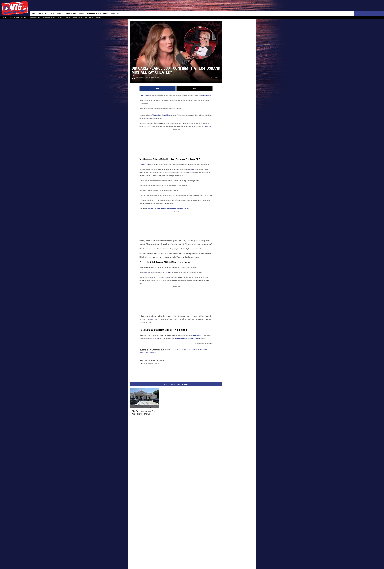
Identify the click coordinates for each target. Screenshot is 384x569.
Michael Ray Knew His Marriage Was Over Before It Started (168, 208)
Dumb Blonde (166, 115)
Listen (52, 13)
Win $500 (98, 17)
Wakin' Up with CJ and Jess (18, 17)
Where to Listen (35, 17)
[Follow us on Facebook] (336, 13)
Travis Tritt (207, 126)
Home (33, 13)
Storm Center (77, 17)
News (68, 13)
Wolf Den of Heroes (49, 17)
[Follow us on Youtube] (351, 13)
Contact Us (115, 13)
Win (74, 13)
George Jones (154, 339)
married (146, 272)
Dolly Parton (192, 169)
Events (81, 13)
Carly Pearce (144, 96)
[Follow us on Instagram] (341, 13)
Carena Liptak (140, 77)
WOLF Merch (89, 17)
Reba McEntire (197, 335)
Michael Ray (206, 96)
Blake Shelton (180, 339)
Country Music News (154, 364)
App (39, 13)
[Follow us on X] (346, 13)
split (169, 272)
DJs (45, 13)
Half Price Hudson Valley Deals (97, 13)
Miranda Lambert (194, 339)
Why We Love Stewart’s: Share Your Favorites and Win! (144, 412)
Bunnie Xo (156, 115)
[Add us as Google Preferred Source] (331, 13)
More (4, 17)
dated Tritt (146, 164)
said (151, 319)
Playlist (60, 13)
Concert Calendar (64, 17)
